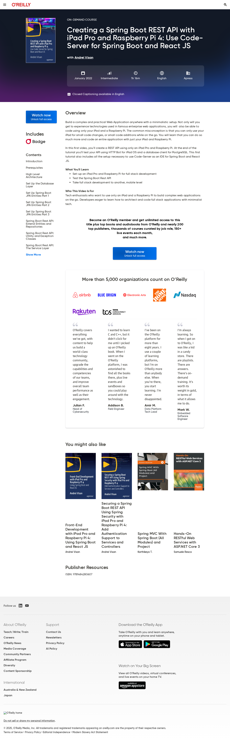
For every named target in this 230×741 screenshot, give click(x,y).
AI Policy (51, 648)
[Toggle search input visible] (225, 4)
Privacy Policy (55, 643)
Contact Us (53, 632)
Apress (188, 78)
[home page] (21, 4)
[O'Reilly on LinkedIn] (20, 605)
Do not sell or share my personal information (29, 720)
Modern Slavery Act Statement (90, 732)
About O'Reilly (15, 624)
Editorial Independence (56, 732)
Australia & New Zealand (20, 690)
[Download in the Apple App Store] (130, 647)
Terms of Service (13, 732)
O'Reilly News (12, 643)
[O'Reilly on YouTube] (27, 605)
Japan (8, 695)
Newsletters (53, 637)
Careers (9, 637)
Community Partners (17, 654)
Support (52, 624)
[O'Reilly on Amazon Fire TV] (132, 688)
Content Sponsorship (18, 671)
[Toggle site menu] (4, 4)
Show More (33, 254)
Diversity (9, 665)
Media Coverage (15, 648)
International (14, 682)
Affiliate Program (15, 660)
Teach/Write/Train (16, 632)
